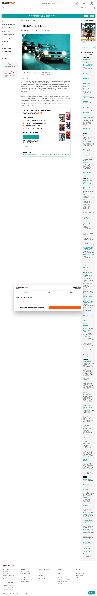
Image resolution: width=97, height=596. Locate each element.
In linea (41, 575)
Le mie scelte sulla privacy (9, 590)
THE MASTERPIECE (28, 11)
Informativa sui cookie (8, 589)
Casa (4, 21)
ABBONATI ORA (31, 137)
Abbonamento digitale (6, 11)
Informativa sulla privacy (9, 584)
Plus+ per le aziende (8, 582)
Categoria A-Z (7, 44)
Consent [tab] (25, 292)
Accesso (60, 583)
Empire (14, 11)
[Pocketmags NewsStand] (9, 3)
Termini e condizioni (8, 587)
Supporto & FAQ (25, 571)
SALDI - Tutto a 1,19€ (9, 24)
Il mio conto (6, 31)
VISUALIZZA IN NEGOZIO (88, 47)
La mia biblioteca (8, 27)
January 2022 (20, 11)
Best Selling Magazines (8, 575)
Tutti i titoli (5, 571)
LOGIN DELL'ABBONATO (29, 154)
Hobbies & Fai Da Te (28, 8)
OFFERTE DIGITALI (52, 154)
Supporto (6, 58)
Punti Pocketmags (43, 577)
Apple (40, 571)
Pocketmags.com (80, 573)
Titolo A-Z (6, 41)
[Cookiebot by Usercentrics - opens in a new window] (74, 288)
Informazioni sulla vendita (64, 579)
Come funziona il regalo (27, 579)
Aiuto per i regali (25, 581)
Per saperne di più (27, 146)
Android (41, 573)
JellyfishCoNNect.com (81, 577)
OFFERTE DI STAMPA (41, 154)
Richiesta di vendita (62, 581)
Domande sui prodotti (63, 571)
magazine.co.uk (79, 575)
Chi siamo (78, 571)
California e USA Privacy (9, 585)
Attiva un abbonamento (10, 55)
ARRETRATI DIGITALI (63, 154)
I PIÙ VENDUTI (5, 8)
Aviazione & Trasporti (44, 8)
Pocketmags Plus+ (8, 38)
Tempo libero (59, 8)
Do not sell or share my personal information (32, 307)
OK (65, 307)
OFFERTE (15, 8)
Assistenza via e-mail (26, 573)
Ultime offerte (7, 48)
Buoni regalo (7, 51)
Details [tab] (48, 292)
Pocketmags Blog (7, 578)
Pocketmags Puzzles (9, 34)
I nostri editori (6, 580)
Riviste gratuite (6, 577)
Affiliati (59, 573)
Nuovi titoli (5, 573)
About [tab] (71, 292)
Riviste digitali (42, 578)
